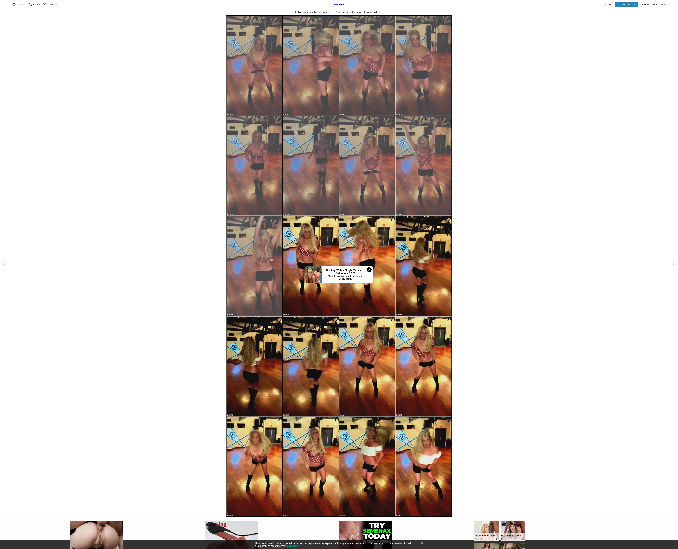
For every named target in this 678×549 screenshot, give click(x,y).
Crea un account (626, 4)
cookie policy (292, 546)
